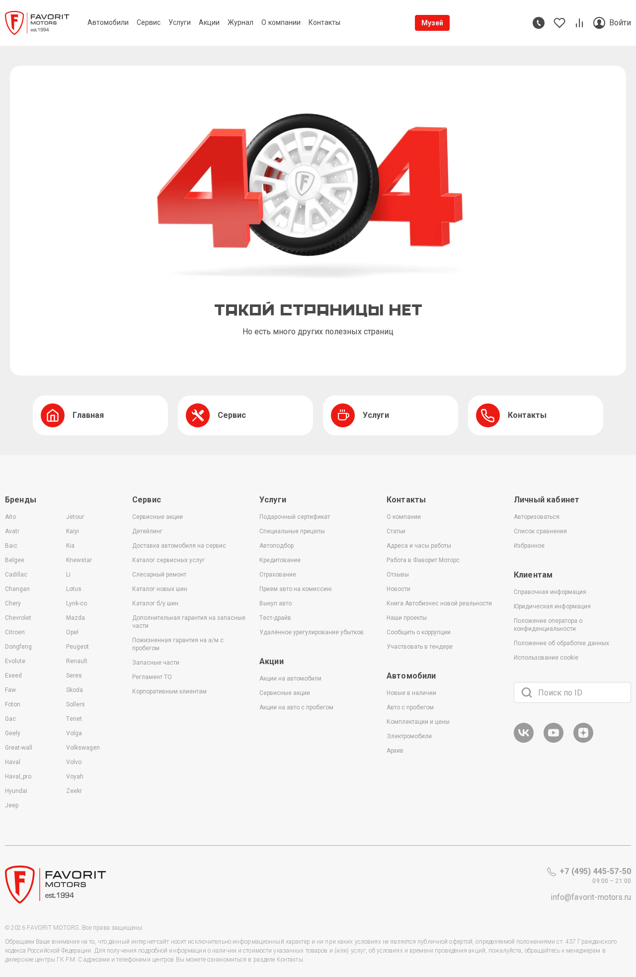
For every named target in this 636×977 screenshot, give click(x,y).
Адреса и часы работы (419, 545)
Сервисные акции (157, 516)
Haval (12, 762)
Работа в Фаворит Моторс (423, 560)
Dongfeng (18, 646)
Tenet (74, 718)
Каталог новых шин (159, 589)
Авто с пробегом (410, 707)
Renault (76, 661)
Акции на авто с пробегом (296, 707)
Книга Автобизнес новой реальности (439, 603)
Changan (17, 589)
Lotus (73, 589)
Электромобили (409, 736)
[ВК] (524, 741)
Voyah (74, 776)
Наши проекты (407, 617)
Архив (395, 750)
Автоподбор (276, 545)
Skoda (74, 689)
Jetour (75, 516)
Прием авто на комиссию (295, 589)
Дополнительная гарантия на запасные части (188, 621)
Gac (10, 718)
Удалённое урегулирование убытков (311, 632)
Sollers (75, 704)
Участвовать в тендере (420, 646)
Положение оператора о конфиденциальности (548, 624)
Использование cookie (546, 657)
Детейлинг (147, 531)
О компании (404, 516)
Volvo (73, 762)
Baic (11, 545)
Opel (72, 632)
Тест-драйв (275, 617)
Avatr (12, 531)
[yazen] (583, 741)
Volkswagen (83, 747)
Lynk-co (76, 603)
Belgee (14, 560)
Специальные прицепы (292, 531)
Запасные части (155, 662)
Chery (13, 603)
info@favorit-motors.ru (591, 897)
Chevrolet (18, 617)
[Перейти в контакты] (539, 23)
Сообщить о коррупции (419, 632)
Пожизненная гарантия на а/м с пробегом (178, 644)
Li (68, 574)
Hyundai (16, 790)
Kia (70, 545)
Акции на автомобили (290, 678)
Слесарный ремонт (159, 574)
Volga (74, 733)
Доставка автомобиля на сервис (179, 545)
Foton (12, 704)
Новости (398, 589)
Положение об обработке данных (561, 643)
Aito (10, 516)
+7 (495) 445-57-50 (595, 871)
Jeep (11, 805)
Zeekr (74, 790)
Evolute (15, 661)
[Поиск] (527, 692)
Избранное (529, 545)
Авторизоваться (536, 516)
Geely (12, 733)
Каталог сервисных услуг (168, 560)
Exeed (13, 675)
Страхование (277, 574)
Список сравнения (540, 531)
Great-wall (18, 747)
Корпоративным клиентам (169, 691)
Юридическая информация (552, 606)
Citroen (15, 632)
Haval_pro (18, 776)
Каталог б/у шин (155, 603)
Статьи (396, 531)
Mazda (75, 617)
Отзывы (398, 574)
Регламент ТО (152, 677)
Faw (10, 689)
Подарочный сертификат (294, 516)
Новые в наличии (411, 692)
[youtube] (553, 741)
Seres (74, 675)
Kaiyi (72, 531)
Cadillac (16, 574)
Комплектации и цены (418, 721)
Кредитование (280, 560)
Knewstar (79, 560)
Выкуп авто (275, 603)
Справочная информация (550, 591)
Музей (432, 23)
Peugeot (77, 646)
